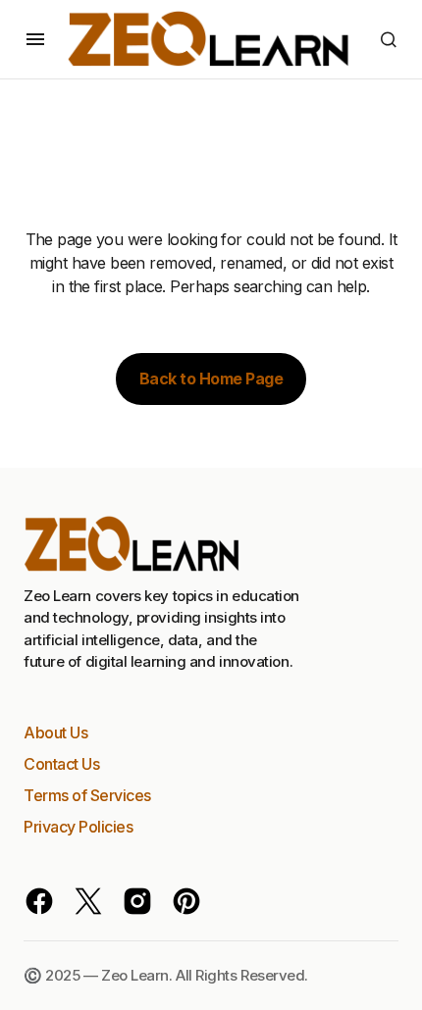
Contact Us (61, 764)
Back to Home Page (211, 378)
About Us (55, 732)
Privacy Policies (78, 826)
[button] (35, 39)
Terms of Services (87, 795)
